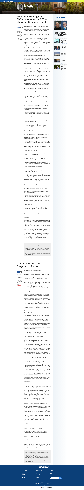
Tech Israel (23, 474)
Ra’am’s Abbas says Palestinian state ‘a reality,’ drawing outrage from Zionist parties (64, 41)
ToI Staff (66, 43)
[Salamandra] (49, 487)
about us (37, 473)
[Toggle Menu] (1, 1)
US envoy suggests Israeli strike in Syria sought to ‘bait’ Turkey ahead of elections (64, 47)
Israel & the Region (24, 470)
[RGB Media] (42, 487)
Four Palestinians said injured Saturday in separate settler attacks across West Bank (64, 60)
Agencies (65, 70)
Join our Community (71, 1)
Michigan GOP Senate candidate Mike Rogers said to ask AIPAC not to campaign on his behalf (64, 67)
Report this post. (19, 285)
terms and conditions (39, 470)
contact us (37, 477)
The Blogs (26, 4)
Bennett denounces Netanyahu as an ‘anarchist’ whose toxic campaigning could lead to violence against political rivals (60, 33)
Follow (26, 8)
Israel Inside (23, 473)
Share (19, 27)
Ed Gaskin (28, 6)
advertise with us (38, 474)
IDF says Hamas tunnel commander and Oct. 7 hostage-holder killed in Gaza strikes (64, 53)
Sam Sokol (62, 43)
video (22, 480)
